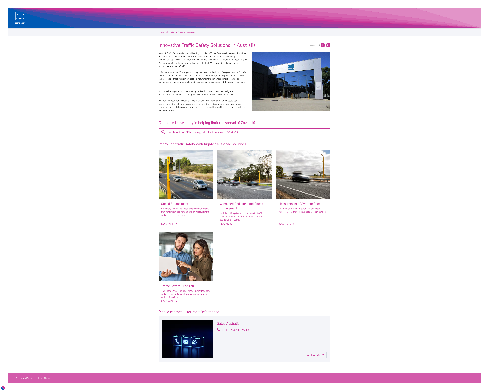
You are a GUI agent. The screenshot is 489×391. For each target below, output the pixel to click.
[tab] (244, 132)
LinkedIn (328, 45)
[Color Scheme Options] (3, 388)
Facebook (323, 45)
